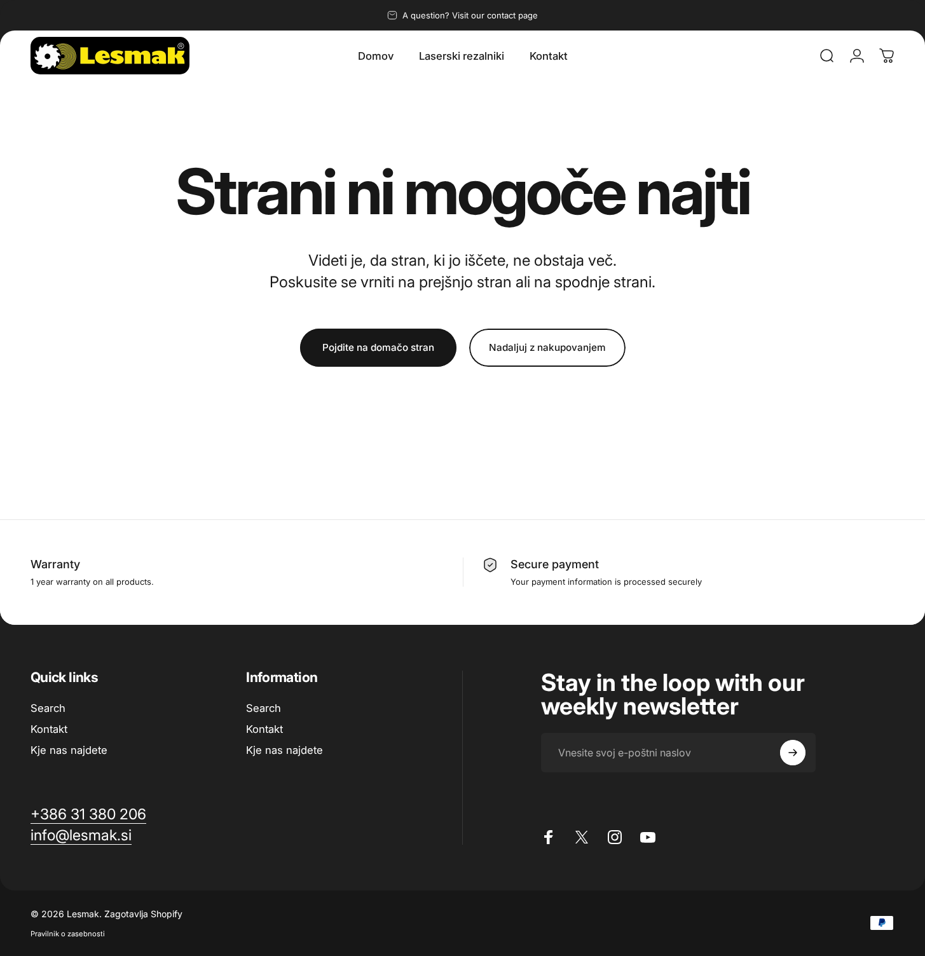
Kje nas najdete (69, 750)
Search (48, 708)
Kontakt (49, 729)
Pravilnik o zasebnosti (68, 933)
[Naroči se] (792, 752)
